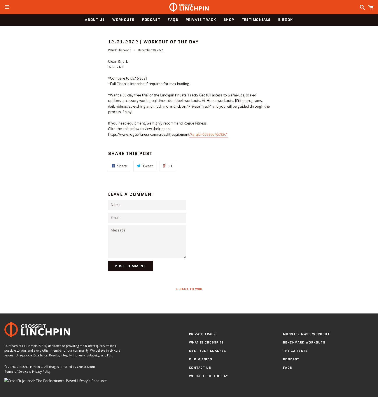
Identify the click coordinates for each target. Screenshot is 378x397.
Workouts (123, 19)
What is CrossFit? (206, 342)
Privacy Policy (41, 371)
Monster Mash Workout (306, 334)
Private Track (201, 19)
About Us (95, 19)
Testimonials (256, 19)
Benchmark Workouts (304, 342)
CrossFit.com (86, 367)
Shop (229, 19)
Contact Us (200, 367)
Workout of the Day (208, 376)
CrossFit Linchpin (28, 367)
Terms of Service (16, 371)
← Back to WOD (189, 289)
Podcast (151, 19)
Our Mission (200, 359)
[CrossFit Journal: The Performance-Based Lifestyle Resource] (55, 380)
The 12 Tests (295, 351)
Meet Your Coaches (207, 351)
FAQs (173, 19)
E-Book (285, 19)
